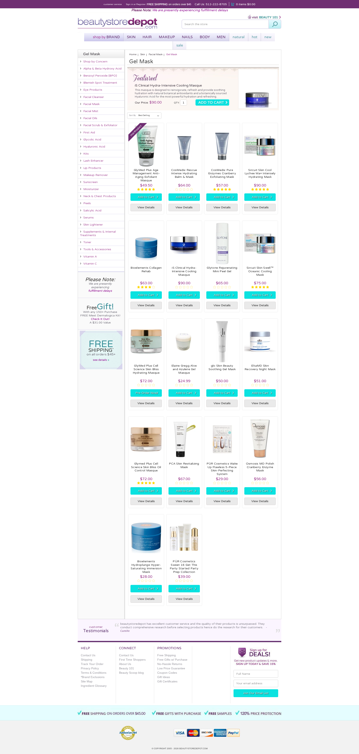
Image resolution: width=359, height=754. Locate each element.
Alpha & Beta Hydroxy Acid (102, 68)
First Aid (89, 132)
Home (132, 54)
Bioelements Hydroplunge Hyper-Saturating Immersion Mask (146, 566)
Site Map (86, 681)
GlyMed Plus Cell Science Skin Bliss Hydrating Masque (146, 369)
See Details (101, 360)
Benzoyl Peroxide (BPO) (100, 75)
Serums (88, 217)
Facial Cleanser (93, 97)
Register (141, 4)
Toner (87, 242)
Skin (142, 54)
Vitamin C (90, 263)
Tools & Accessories (97, 249)
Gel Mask (171, 54)
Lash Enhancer (93, 160)
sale (179, 45)
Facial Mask (91, 104)
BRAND (106, 37)
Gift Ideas (163, 677)
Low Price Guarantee (171, 668)
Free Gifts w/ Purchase (172, 659)
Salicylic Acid (92, 210)
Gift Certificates (167, 681)
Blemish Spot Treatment (100, 82)
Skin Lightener (93, 224)
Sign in (129, 4)
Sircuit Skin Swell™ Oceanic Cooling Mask (260, 271)
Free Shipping (166, 655)
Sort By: (132, 115)
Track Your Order (92, 664)
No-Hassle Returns (169, 664)
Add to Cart (148, 196)
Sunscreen (90, 182)
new (267, 37)
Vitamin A (90, 256)
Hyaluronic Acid (94, 146)
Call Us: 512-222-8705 (211, 4)
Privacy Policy (90, 668)
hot (254, 37)
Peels (87, 203)
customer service (113, 4)
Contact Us (88, 655)
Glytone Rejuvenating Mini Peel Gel (222, 269)
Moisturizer (91, 189)
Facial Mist (90, 111)
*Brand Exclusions (93, 677)
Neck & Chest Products (99, 196)
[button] (155, 731)
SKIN (131, 37)
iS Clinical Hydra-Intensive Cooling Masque (168, 85)
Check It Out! (100, 319)
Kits (86, 153)
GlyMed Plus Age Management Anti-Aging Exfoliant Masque (146, 175)
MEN (221, 37)
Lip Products (92, 168)
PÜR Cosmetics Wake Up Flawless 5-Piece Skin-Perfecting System (222, 469)
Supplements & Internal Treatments (98, 233)
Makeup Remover (95, 175)
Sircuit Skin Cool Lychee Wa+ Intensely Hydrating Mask (260, 173)
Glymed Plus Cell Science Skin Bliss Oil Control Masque (146, 467)
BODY (205, 37)
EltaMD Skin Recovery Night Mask (260, 367)
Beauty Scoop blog (131, 672)
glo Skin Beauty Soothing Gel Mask (222, 367)
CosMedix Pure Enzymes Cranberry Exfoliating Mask (222, 173)
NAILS (187, 37)
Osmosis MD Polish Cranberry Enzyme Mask (260, 467)
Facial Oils (90, 118)
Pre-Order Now (146, 392)
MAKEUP (167, 37)
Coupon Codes (167, 672)
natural (239, 37)
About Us (125, 664)
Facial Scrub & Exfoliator (100, 125)
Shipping (86, 659)
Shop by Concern (95, 61)
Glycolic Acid (92, 139)
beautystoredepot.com (193, 748)
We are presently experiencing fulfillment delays (190, 10)
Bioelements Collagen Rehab (146, 269)
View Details (146, 207)
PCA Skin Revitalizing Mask (184, 465)
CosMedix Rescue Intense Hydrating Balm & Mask (184, 173)
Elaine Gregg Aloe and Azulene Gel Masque (184, 369)
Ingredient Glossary (94, 685)
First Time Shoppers (132, 659)
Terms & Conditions (93, 672)
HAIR (147, 37)
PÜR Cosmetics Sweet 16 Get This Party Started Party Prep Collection (184, 566)
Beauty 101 (126, 668)
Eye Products (92, 90)
